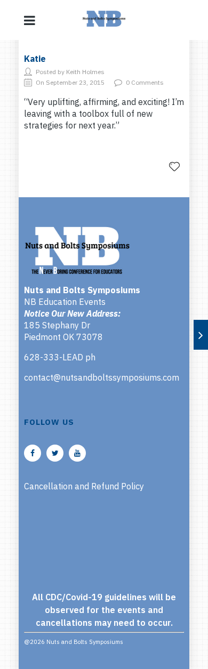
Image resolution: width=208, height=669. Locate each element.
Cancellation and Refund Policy (84, 486)
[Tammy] (201, 335)
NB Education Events (65, 301)
